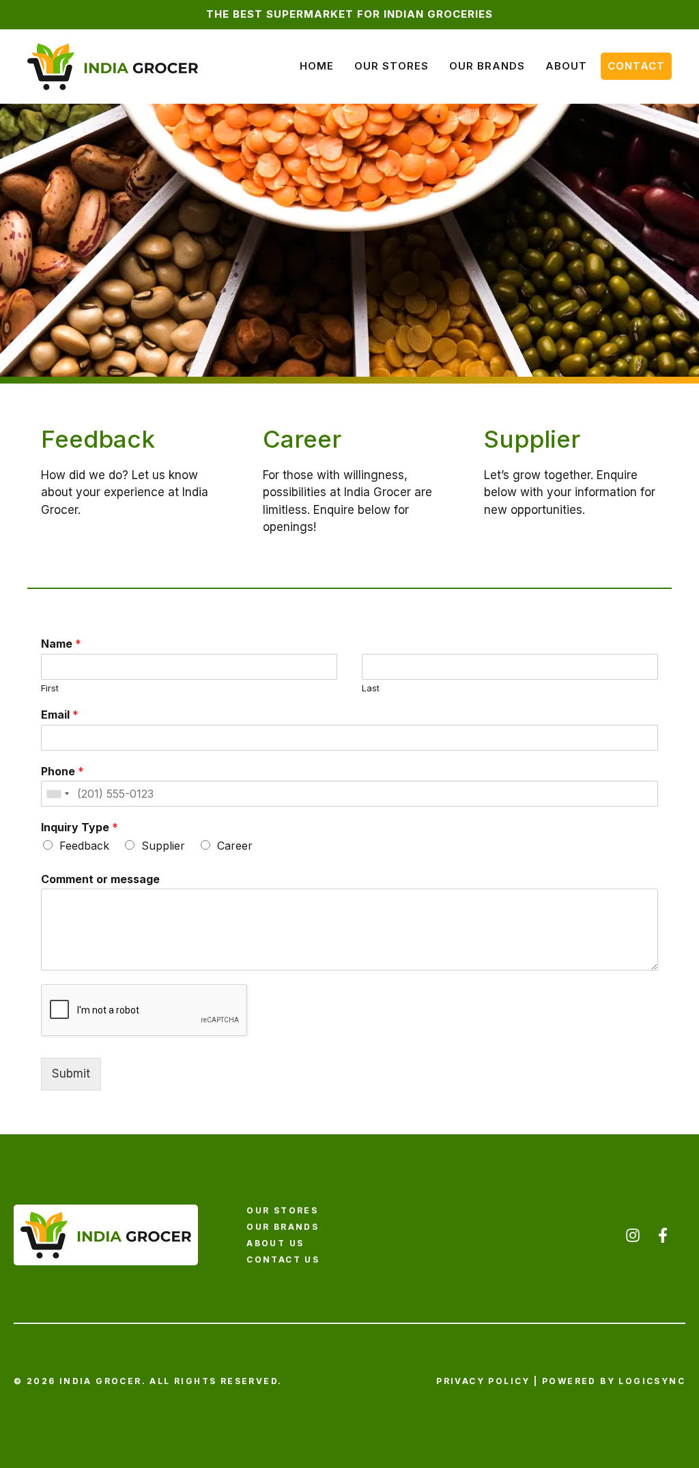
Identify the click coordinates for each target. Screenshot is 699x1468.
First (50, 687)
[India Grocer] (112, 65)
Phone (62, 771)
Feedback (84, 845)
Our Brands (487, 65)
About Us (275, 1243)
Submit (71, 1073)
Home (317, 65)
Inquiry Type (79, 827)
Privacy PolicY (483, 1381)
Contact (636, 65)
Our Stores (391, 65)
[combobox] (57, 793)
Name (61, 643)
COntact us (282, 1259)
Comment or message (100, 879)
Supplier (163, 845)
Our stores (282, 1210)
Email (60, 714)
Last (371, 687)
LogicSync (651, 1381)
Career (235, 845)
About (566, 65)
